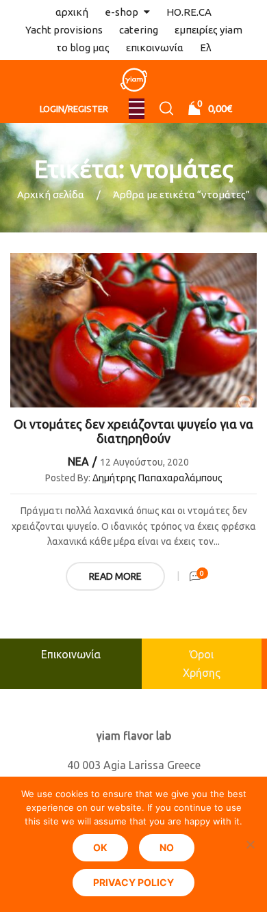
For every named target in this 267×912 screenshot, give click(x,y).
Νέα (78, 461)
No (167, 847)
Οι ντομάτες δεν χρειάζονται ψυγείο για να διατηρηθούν (133, 431)
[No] (250, 844)
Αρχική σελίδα (50, 194)
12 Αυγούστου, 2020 (144, 462)
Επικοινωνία (71, 654)
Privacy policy (133, 882)
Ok (100, 847)
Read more (115, 576)
